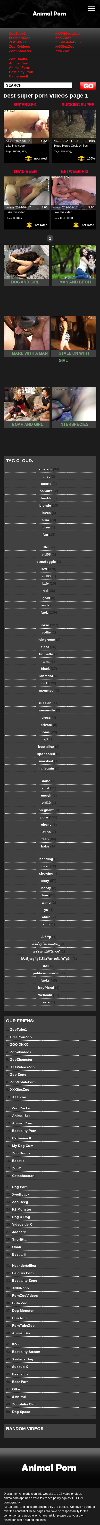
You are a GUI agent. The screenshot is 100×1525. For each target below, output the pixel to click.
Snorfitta (16, 1239)
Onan (13, 1247)
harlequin (48, 768)
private (49, 725)
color (70, 218)
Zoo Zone (63, 38)
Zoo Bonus (18, 1153)
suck (49, 605)
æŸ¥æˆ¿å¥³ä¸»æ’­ (49, 951)
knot (49, 788)
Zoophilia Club (21, 1404)
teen (49, 839)
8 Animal (16, 1397)
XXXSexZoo (65, 46)
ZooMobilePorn (68, 42)
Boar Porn (17, 1382)
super (16, 151)
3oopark (16, 1232)
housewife (49, 710)
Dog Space (18, 1412)
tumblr (49, 498)
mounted (49, 690)
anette (49, 484)
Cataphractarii (20, 1176)
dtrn (49, 547)
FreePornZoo (20, 38)
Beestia (15, 1161)
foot (62, 218)
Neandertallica (21, 1265)
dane (49, 781)
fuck (49, 612)
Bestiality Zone (21, 1280)
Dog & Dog (18, 1217)
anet (48, 476)
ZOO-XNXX (18, 42)
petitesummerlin (49, 973)
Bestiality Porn (21, 72)
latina (49, 832)
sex (23, 151)
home (49, 732)
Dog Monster (19, 1310)
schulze (49, 491)
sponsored (48, 754)
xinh (48, 924)
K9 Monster (18, 1209)
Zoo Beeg (17, 1202)
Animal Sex (18, 63)
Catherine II (18, 76)
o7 (49, 739)
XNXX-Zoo (17, 1288)
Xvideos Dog (19, 1359)
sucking (66, 151)
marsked (48, 761)
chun (49, 917)
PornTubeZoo (20, 1325)
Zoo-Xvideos (19, 46)
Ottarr (14, 1389)
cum (49, 520)
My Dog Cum (19, 1146)
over (49, 866)
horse (49, 625)
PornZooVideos (22, 1295)
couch (49, 795)
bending (48, 859)
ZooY (13, 1168)
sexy (48, 881)
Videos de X (19, 1224)
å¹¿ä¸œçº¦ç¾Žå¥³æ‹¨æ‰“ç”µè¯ (49, 959)
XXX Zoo (62, 51)
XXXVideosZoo (67, 33)
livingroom (48, 639)
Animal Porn (19, 67)
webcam (48, 995)
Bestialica (17, 1374)
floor (48, 647)
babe (49, 846)
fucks (49, 980)
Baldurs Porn (20, 1273)
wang (49, 902)
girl (49, 683)
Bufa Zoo (16, 1303)
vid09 (49, 576)
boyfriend (48, 988)
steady (17, 218)
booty (48, 888)
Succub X (17, 1367)
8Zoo (13, 1344)
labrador (48, 676)
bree (48, 527)
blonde (48, 505)
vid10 (49, 803)
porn (48, 817)
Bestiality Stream (23, 1352)
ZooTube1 (17, 33)
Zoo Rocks (18, 59)
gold (48, 598)
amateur (49, 469)
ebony (49, 824)
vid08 (49, 554)
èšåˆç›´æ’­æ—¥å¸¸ (49, 944)
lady (49, 583)
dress (49, 717)
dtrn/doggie (48, 562)
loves (49, 513)
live (48, 895)
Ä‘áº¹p (49, 937)
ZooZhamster (20, 51)
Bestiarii (16, 1254)
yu (49, 910)
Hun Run (16, 1318)
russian (48, 703)
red (48, 591)
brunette (48, 654)
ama (49, 661)
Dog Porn (17, 1187)
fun (48, 534)
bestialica (48, 746)
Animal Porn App (62, 19)
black (49, 669)
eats (49, 1002)
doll (49, 966)
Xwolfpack (17, 1194)
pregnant (49, 810)
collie (49, 632)
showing (49, 873)
